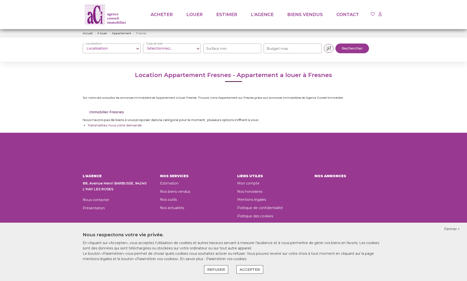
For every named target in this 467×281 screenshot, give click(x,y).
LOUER (194, 14)
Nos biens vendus (175, 191)
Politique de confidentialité (260, 208)
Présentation (94, 208)
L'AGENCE (262, 14)
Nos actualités (172, 208)
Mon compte (248, 183)
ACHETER (162, 14)
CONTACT (347, 14)
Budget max (277, 48)
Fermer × (452, 229)
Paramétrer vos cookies (226, 259)
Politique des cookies (255, 216)
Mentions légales (251, 199)
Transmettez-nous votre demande (115, 125)
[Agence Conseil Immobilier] (105, 14)
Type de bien (154, 43)
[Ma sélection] (373, 14)
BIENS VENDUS (305, 14)
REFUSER (216, 269)
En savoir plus (192, 259)
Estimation (169, 183)
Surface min (216, 48)
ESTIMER (226, 14)
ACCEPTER (250, 269)
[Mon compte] (380, 14)
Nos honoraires (249, 191)
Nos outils (168, 199)
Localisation (94, 43)
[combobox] (111, 48)
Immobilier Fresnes (106, 112)
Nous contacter (96, 200)
